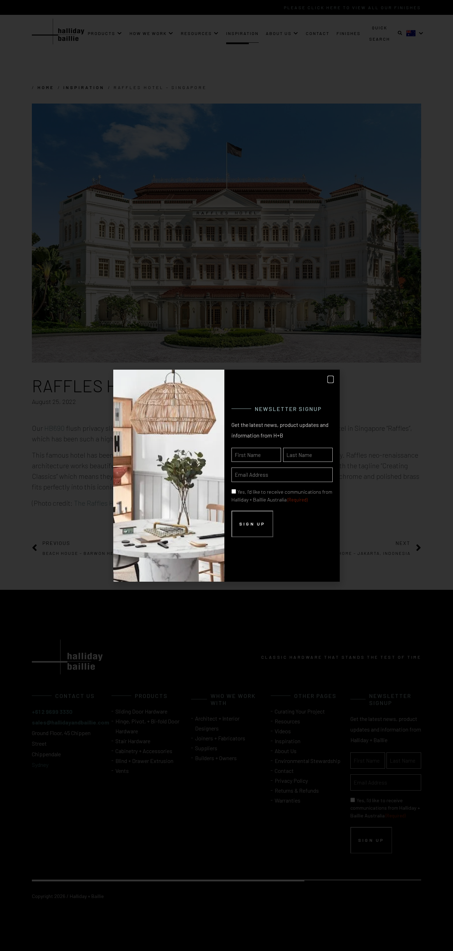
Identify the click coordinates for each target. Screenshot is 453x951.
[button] (330, 379)
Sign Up (252, 523)
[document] (226, 475)
